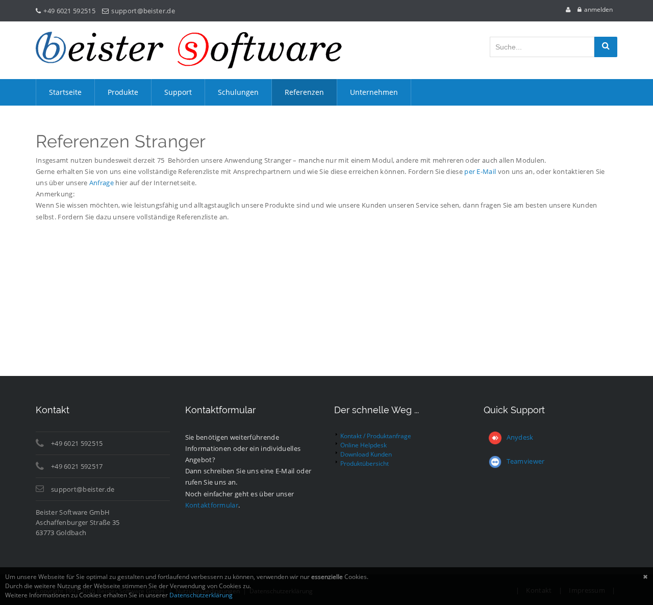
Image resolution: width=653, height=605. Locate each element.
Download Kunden (366, 454)
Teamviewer (526, 461)
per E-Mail (480, 171)
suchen (605, 47)
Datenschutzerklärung (201, 595)
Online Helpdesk (363, 445)
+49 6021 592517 (77, 466)
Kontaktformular (212, 505)
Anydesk (520, 437)
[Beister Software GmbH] (189, 50)
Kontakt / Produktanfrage (375, 436)
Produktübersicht (364, 463)
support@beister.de (142, 10)
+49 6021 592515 (69, 10)
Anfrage (101, 182)
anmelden (598, 9)
